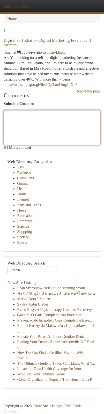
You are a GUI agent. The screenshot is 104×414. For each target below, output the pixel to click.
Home (12, 19)
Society (23, 237)
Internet (10, 52)
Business (24, 173)
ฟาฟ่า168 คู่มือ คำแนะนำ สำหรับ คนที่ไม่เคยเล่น (56, 293)
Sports (22, 242)
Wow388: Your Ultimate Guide (41, 374)
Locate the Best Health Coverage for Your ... (51, 369)
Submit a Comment (20, 103)
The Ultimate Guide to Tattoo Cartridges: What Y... (56, 363)
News (21, 210)
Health (22, 189)
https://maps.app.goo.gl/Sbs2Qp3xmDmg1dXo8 (40, 85)
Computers (25, 178)
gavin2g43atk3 (54, 52)
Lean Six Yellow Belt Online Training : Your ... (53, 288)
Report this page (87, 91)
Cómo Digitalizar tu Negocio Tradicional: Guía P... (56, 379)
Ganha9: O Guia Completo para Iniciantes (49, 315)
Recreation (25, 216)
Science (23, 226)
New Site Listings (48, 406)
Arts (20, 167)
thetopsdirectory (18, 6)
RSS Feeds (72, 406)
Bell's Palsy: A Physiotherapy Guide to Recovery (54, 309)
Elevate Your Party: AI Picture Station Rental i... (53, 336)
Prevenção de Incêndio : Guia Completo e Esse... (54, 320)
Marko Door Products (34, 299)
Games (22, 183)
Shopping (24, 232)
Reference (25, 221)
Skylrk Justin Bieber (32, 304)
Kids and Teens (29, 205)
